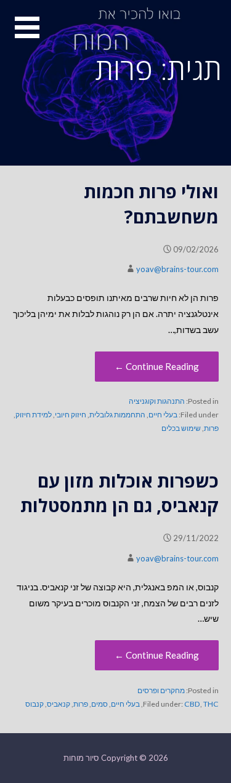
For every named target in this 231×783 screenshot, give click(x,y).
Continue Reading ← (157, 366)
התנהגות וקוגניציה (157, 401)
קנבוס (34, 704)
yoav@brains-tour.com (177, 269)
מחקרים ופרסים (161, 690)
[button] (19, 34)
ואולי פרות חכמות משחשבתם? (151, 203)
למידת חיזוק (33, 414)
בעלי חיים (162, 414)
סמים (99, 704)
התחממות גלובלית (117, 414)
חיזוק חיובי (70, 414)
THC (211, 704)
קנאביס (58, 704)
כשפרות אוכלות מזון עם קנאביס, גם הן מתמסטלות (119, 492)
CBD (192, 704)
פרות (211, 428)
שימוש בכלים (181, 428)
